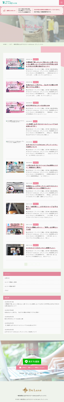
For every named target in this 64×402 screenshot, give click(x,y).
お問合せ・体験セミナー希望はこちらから (33, 367)
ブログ (6, 290)
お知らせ (7, 278)
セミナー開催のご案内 (11, 282)
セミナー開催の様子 (10, 286)
